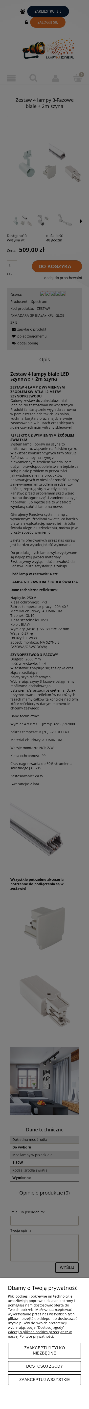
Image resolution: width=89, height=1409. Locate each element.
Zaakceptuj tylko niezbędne (44, 1351)
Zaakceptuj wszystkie (44, 1379)
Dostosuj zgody (44, 1366)
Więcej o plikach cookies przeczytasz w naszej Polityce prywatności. (40, 1334)
